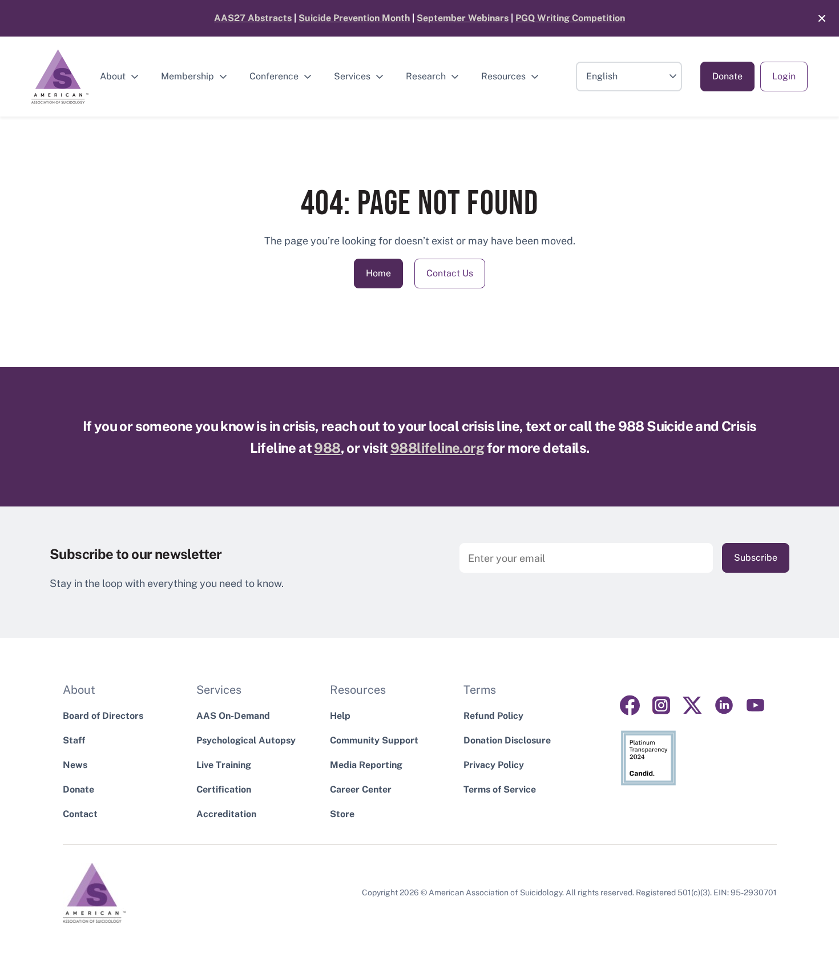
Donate (727, 76)
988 (327, 448)
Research (426, 76)
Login (784, 76)
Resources (503, 76)
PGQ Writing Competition (570, 18)
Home (378, 273)
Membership (187, 76)
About (113, 76)
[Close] (816, 18)
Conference (274, 76)
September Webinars (463, 18)
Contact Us (449, 273)
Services (352, 76)
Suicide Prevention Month (354, 18)
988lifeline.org (437, 448)
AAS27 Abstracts (253, 18)
